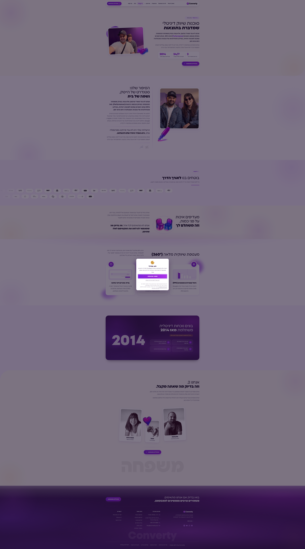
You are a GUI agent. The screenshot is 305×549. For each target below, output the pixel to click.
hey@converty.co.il (162, 286)
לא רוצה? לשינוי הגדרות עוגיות (152, 280)
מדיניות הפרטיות (155, 288)
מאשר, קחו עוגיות (152, 276)
